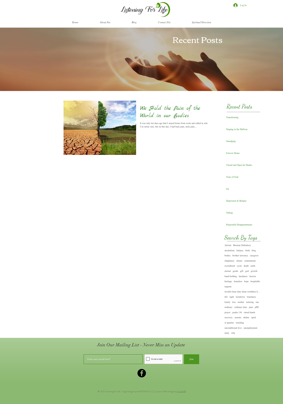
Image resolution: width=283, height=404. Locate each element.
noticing (250, 302)
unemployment (250, 327)
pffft (257, 307)
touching (240, 322)
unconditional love (233, 327)
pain (251, 307)
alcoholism (230, 250)
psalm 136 (237, 312)
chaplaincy (229, 260)
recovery (229, 317)
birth (247, 250)
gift (241, 270)
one (257, 302)
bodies (227, 255)
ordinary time (240, 307)
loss (234, 302)
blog (254, 250)
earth (253, 265)
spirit (253, 317)
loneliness (251, 296)
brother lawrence (240, 255)
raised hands (249, 312)
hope (246, 281)
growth (254, 270)
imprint (228, 286)
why (233, 332)
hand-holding (231, 276)
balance (239, 250)
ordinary (228, 307)
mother (241, 302)
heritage (228, 281)
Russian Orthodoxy (242, 245)
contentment (250, 260)
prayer (227, 312)
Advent (228, 245)
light (232, 296)
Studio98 (181, 391)
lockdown (240, 296)
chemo (239, 260)
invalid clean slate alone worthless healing (243, 291)
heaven (252, 276)
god (247, 270)
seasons (238, 317)
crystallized (230, 265)
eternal (228, 270)
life (226, 296)
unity (227, 332)
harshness (243, 276)
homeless (238, 281)
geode (235, 270)
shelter (246, 317)
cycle (239, 265)
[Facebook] (141, 373)
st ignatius (229, 322)
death (246, 265)
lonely (227, 302)
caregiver (254, 255)
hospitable (255, 281)
